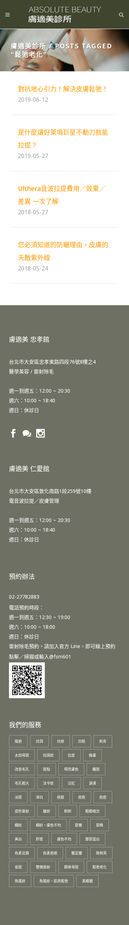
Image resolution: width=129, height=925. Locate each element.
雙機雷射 (43, 866)
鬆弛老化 (99, 866)
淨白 (39, 797)
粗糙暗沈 (92, 811)
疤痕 (60, 797)
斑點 (46, 769)
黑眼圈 (87, 880)
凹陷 (81, 741)
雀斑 (18, 866)
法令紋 (48, 783)
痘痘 (102, 797)
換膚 (92, 755)
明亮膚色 (71, 769)
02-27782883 (24, 596)
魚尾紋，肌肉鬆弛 (53, 880)
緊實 (78, 825)
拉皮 (71, 755)
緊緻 (99, 825)
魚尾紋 (20, 880)
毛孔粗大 (22, 783)
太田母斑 (22, 755)
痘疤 (81, 797)
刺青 (102, 741)
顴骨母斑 (71, 866)
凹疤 (60, 741)
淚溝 (92, 783)
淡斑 (18, 797)
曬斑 (96, 769)
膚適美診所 (29, 46)
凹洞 (39, 741)
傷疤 (18, 741)
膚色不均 (64, 839)
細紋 (18, 825)
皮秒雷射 (22, 811)
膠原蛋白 (92, 839)
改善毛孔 (22, 769)
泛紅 (71, 783)
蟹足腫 (76, 852)
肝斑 (39, 839)
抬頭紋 (48, 755)
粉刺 (67, 811)
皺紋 (46, 811)
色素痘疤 (50, 852)
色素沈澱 (22, 852)
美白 (18, 839)
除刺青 (101, 852)
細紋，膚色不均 (48, 825)
